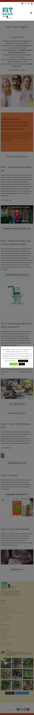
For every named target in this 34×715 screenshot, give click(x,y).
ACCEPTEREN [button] (14, 364)
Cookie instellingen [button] (23, 360)
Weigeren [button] (22, 364)
